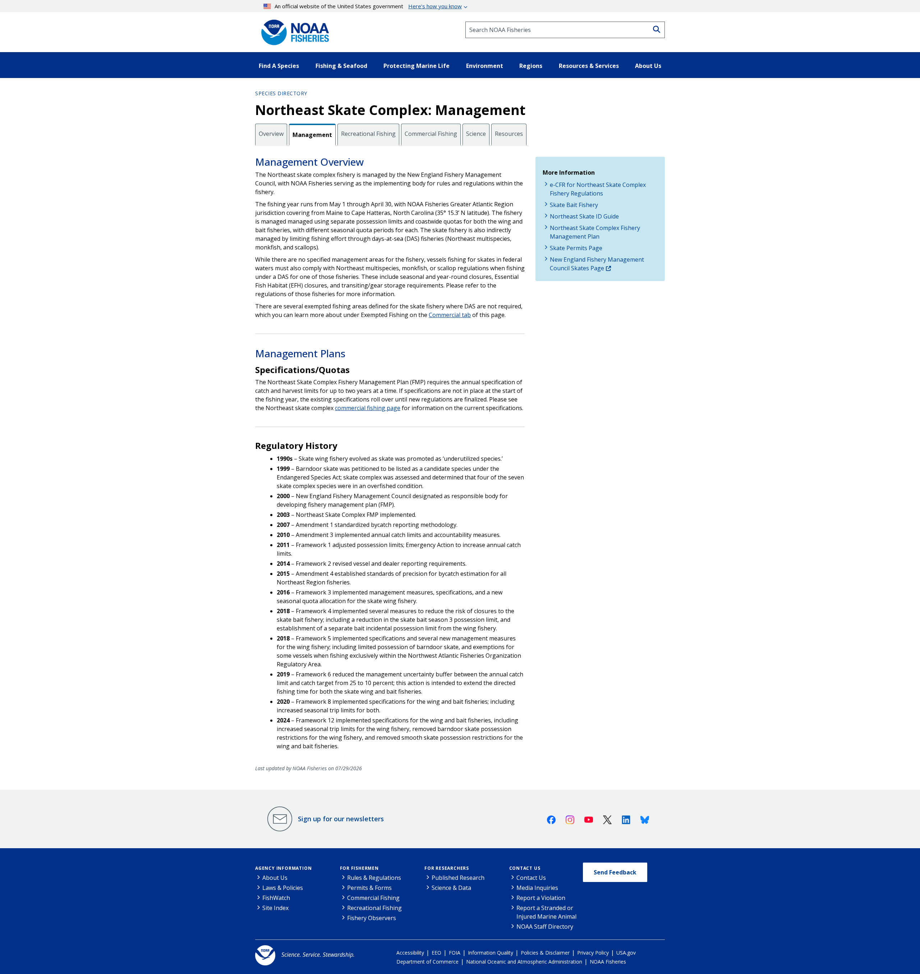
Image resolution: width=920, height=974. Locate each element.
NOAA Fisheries (608, 961)
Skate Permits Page (576, 248)
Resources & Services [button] (589, 66)
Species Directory (281, 93)
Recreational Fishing (368, 134)
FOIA (454, 952)
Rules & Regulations (374, 878)
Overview (271, 134)
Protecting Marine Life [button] (416, 66)
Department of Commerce (427, 961)
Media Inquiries (537, 888)
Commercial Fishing (431, 134)
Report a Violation (540, 898)
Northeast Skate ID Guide (584, 216)
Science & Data (451, 888)
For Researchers (446, 868)
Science (476, 134)
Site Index (275, 908)
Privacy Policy (593, 952)
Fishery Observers (371, 918)
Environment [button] (484, 66)
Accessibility (410, 952)
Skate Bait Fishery (574, 205)
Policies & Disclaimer (545, 952)
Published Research (458, 878)
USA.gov (626, 952)
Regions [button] (530, 66)
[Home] (293, 30)
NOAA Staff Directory (544, 927)
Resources (509, 134)
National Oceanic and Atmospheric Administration (524, 961)
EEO (436, 952)
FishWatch (276, 898)
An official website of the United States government (368, 6)
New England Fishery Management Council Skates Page (597, 264)
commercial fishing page (367, 408)
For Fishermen (359, 868)
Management (312, 135)
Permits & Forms (369, 888)
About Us (275, 878)
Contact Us (524, 868)
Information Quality (490, 952)
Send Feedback (615, 872)
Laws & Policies (282, 888)
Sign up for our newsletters (341, 818)
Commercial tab (450, 315)
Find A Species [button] (279, 66)
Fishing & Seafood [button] (341, 66)
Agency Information (283, 868)
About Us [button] (648, 66)
